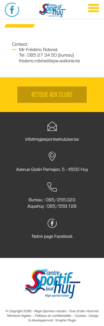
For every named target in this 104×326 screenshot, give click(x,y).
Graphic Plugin (65, 320)
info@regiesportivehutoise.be (52, 139)
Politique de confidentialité (53, 315)
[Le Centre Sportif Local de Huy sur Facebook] (12, 9)
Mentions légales (19, 315)
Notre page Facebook (52, 236)
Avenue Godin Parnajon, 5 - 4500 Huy (52, 169)
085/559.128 (62, 206)
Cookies (80, 315)
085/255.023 (60, 199)
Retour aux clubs (52, 94)
